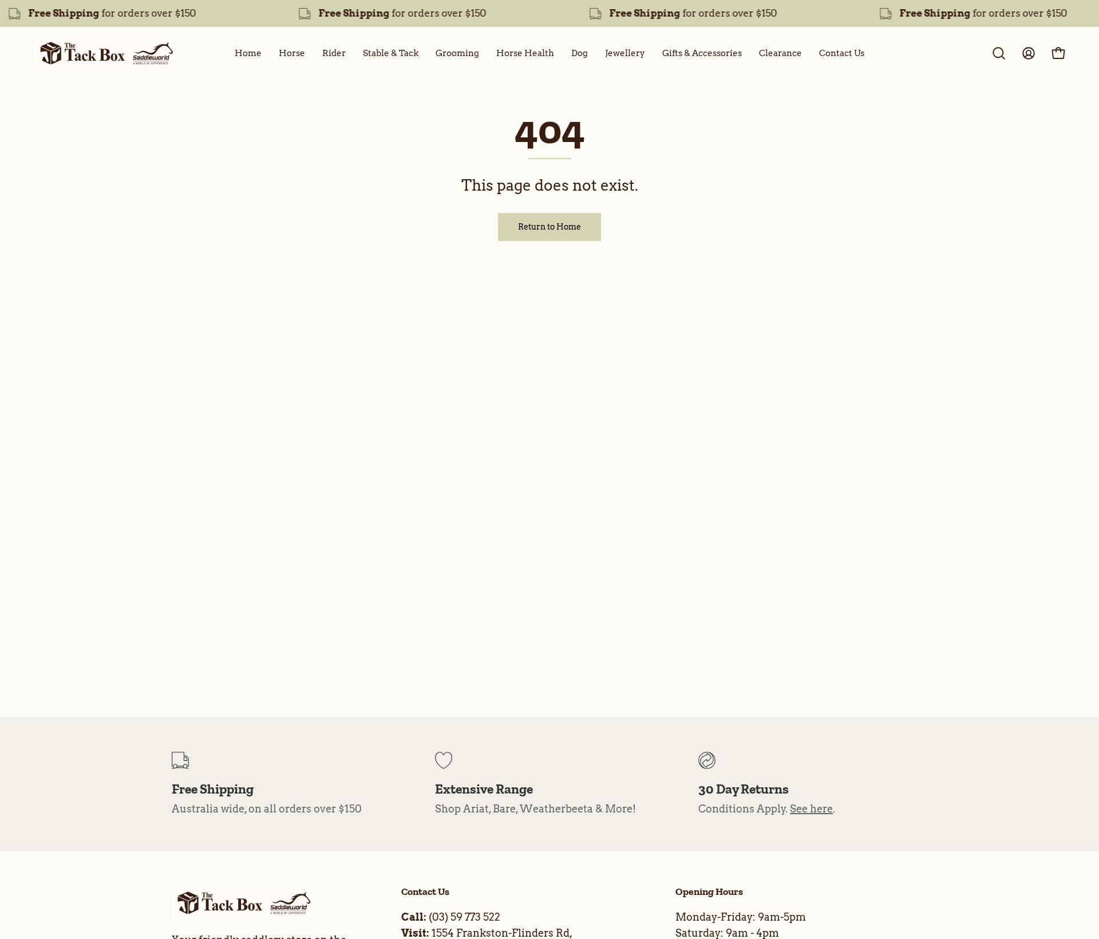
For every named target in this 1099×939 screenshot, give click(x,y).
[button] (999, 53)
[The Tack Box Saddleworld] (105, 53)
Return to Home (549, 227)
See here (811, 809)
